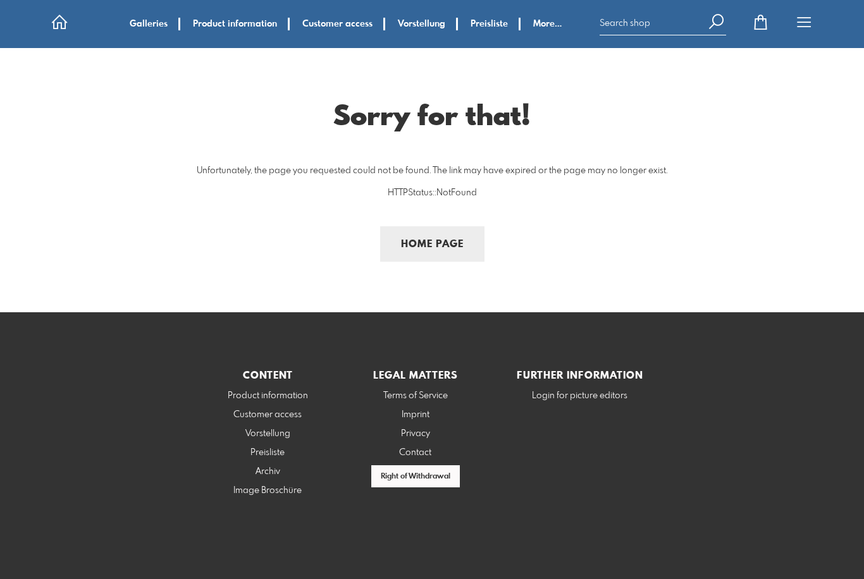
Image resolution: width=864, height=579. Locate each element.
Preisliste (489, 24)
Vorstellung (421, 24)
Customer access (337, 24)
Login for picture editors (579, 395)
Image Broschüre (267, 490)
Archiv (268, 471)
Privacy (415, 433)
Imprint (415, 414)
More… (547, 24)
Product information (235, 24)
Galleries (149, 24)
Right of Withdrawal (415, 476)
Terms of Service (415, 395)
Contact (415, 452)
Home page (432, 244)
